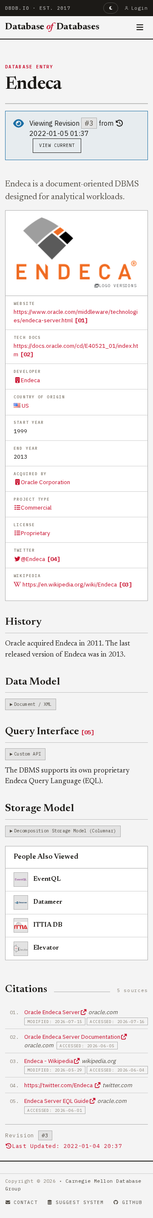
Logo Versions (117, 285)
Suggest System (80, 1202)
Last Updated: (67, 1146)
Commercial (36, 507)
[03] (125, 584)
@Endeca (33, 559)
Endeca (30, 380)
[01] (81, 320)
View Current (57, 145)
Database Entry (29, 67)
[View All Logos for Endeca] (77, 247)
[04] (53, 559)
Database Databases (52, 27)
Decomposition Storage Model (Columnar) (65, 831)
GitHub (132, 1202)
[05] (87, 732)
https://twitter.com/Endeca (59, 1085)
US (24, 405)
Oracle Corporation (45, 482)
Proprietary (35, 533)
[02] (27, 354)
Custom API (27, 754)
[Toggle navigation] (140, 27)
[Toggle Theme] (110, 8)
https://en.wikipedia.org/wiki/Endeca (70, 584)
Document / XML (32, 704)
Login (139, 8)
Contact (26, 1202)
